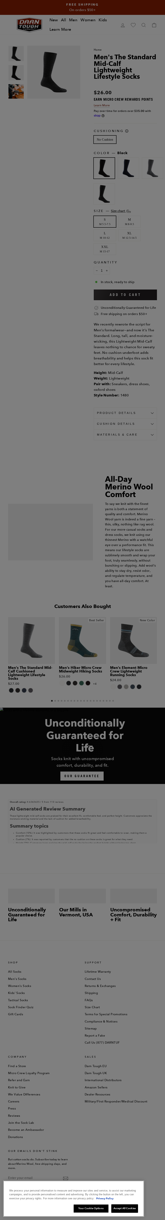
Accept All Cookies (124, 1208)
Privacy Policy (104, 1198)
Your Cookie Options (90, 1208)
